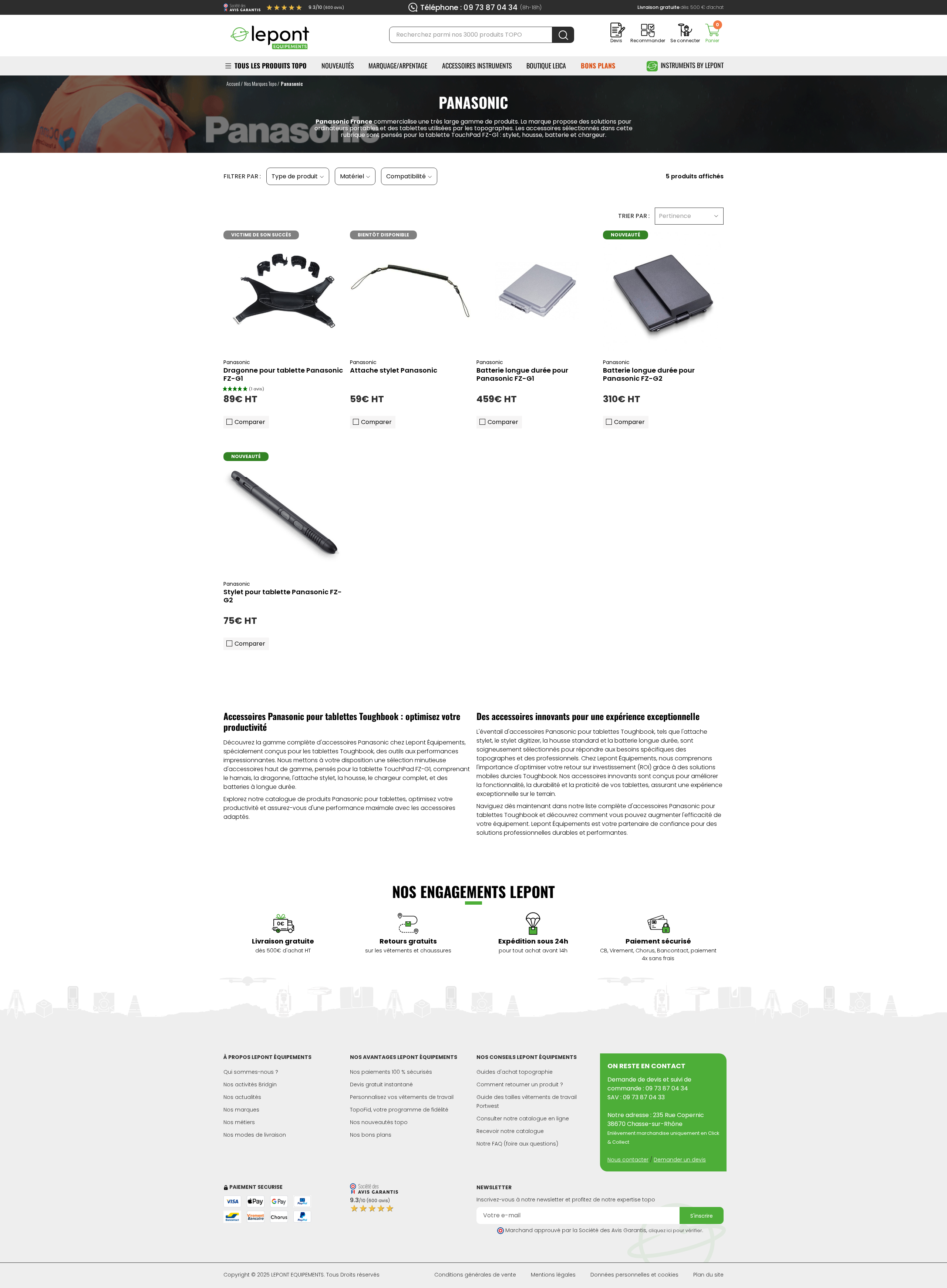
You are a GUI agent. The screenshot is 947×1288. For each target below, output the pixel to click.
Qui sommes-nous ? (250, 1072)
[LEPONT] (269, 34)
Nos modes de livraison (254, 1135)
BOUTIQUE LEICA (546, 65)
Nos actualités (242, 1097)
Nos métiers (239, 1122)
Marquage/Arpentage (397, 65)
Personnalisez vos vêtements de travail (402, 1097)
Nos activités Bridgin (250, 1084)
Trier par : (634, 216)
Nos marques (241, 1109)
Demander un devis (680, 1159)
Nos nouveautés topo (379, 1122)
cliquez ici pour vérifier (675, 1230)
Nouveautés (337, 65)
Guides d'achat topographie (514, 1072)
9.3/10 (326, 7)
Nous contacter (627, 1159)
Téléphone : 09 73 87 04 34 (469, 7)
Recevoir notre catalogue (510, 1131)
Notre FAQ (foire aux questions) (517, 1143)
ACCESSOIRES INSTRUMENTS (477, 65)
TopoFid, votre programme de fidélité (399, 1109)
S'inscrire (701, 1216)
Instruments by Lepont (692, 65)
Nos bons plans (370, 1135)
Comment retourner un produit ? (519, 1084)
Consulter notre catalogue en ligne (522, 1118)
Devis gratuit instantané (381, 1084)
